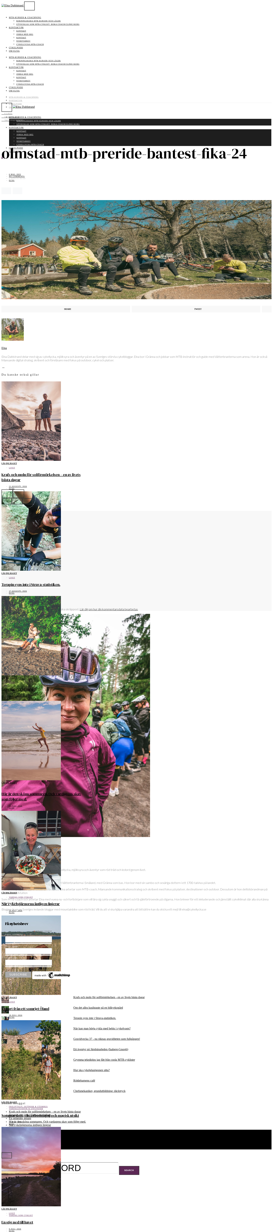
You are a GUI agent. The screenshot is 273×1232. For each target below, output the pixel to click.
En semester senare (17, 689)
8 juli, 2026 (15, 1229)
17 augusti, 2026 (18, 591)
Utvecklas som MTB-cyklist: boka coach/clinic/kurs (47, 24)
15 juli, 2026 (15, 1122)
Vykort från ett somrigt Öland (25, 1008)
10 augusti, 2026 (18, 696)
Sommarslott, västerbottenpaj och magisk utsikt (40, 1115)
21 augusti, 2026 (18, 486)
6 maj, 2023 (15, 174)
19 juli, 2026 (15, 911)
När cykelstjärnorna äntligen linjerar (30, 903)
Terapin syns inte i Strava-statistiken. (30, 584)
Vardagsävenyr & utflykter (26, 1109)
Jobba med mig (24, 34)
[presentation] (7, 493)
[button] (6, 501)
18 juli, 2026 (15, 1015)
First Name (11, 946)
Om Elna (14, 51)
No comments (17, 176)
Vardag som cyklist (21, 897)
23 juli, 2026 (15, 806)
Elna (11, 180)
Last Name (11, 958)
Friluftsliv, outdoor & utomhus (28, 1107)
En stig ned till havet (17, 1222)
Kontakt (21, 31)
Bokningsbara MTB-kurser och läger (38, 21)
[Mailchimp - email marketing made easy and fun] (52, 978)
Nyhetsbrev (23, 41)
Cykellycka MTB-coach (30, 44)
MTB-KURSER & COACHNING (25, 17)
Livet (12, 468)
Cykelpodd (16, 47)
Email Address (15, 935)
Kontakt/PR (16, 27)
